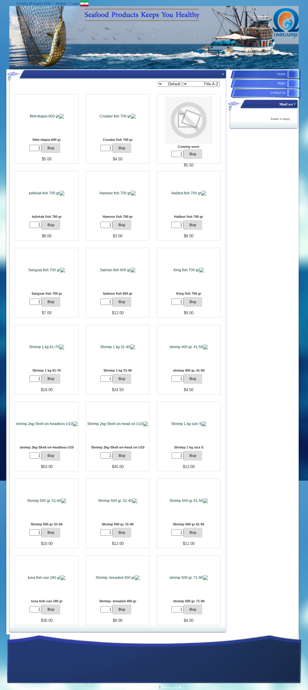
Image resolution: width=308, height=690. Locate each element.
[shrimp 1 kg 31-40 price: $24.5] (117, 347)
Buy (192, 154)
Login (75, 3)
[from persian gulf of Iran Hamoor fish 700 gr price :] (118, 193)
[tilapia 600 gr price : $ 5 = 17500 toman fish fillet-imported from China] (47, 116)
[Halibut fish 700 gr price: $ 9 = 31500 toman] (188, 193)
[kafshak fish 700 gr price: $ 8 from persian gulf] (46, 193)
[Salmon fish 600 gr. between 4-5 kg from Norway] (117, 270)
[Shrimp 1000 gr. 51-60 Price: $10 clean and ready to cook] (46, 500)
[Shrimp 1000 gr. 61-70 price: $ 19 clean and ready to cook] (46, 347)
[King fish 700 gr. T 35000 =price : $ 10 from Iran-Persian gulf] (189, 270)
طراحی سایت (171, 687)
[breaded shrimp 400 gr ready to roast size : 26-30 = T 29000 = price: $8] (118, 577)
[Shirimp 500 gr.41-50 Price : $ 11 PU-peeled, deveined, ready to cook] (188, 500)
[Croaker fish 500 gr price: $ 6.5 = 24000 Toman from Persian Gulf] (118, 116)
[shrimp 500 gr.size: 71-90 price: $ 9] (188, 577)
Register (61, 3)
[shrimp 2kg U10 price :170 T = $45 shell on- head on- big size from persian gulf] (117, 423)
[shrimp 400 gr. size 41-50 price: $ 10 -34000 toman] (188, 347)
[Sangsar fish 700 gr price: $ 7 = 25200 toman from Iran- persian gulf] (46, 270)
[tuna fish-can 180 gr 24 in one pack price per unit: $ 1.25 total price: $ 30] (46, 577)
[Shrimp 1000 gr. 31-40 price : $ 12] (117, 500)
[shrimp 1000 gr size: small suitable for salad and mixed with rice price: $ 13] (188, 423)
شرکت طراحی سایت (142, 687)
